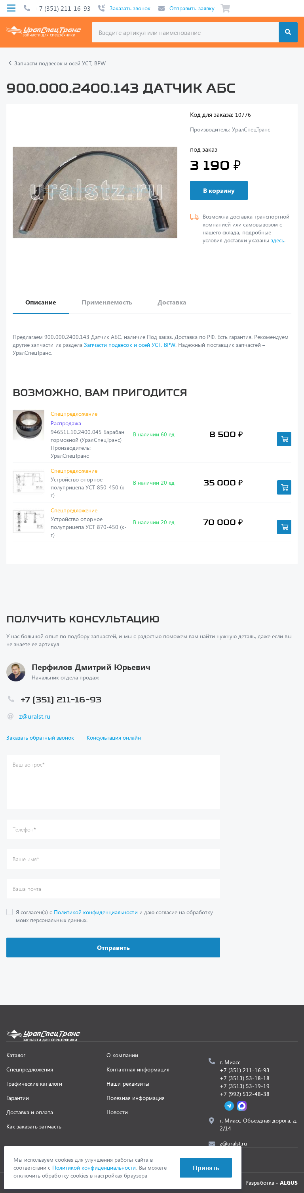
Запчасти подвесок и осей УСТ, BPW (129, 344)
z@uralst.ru (34, 716)
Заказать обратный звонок (40, 737)
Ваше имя (26, 859)
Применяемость (107, 302)
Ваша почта (27, 888)
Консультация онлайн (114, 737)
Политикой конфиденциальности (96, 912)
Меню (11, 8)
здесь (277, 240)
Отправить (113, 947)
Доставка (172, 302)
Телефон (24, 829)
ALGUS (289, 1182)
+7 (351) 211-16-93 (63, 8)
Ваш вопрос (29, 764)
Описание (40, 302)
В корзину (219, 190)
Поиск (288, 32)
